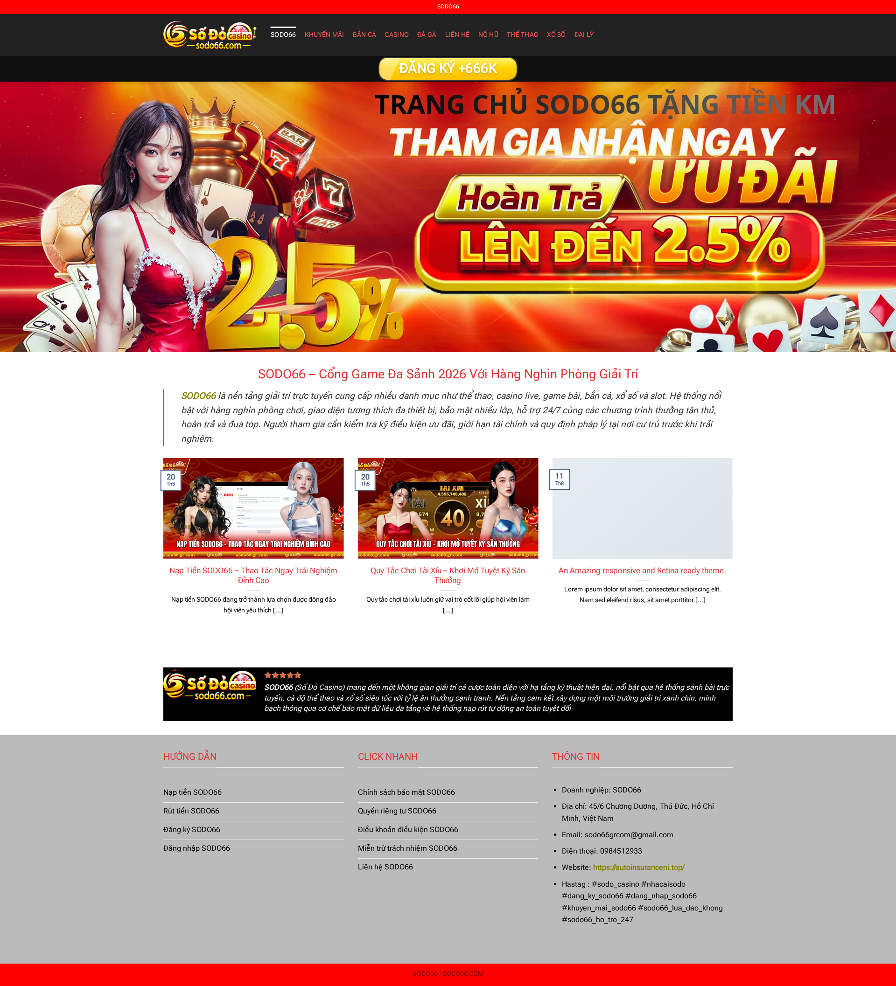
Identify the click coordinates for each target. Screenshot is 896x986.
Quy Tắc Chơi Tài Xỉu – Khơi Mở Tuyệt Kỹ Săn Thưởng (448, 575)
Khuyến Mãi (324, 35)
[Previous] (161, 548)
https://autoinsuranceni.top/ (639, 867)
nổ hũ (488, 35)
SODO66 (283, 35)
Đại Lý (584, 35)
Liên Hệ (457, 35)
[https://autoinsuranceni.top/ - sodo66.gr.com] (210, 35)
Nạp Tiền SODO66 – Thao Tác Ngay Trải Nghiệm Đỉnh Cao (253, 575)
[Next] (735, 548)
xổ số (556, 35)
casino (397, 35)
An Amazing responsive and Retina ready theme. (642, 570)
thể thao (523, 35)
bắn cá (365, 35)
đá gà (426, 35)
